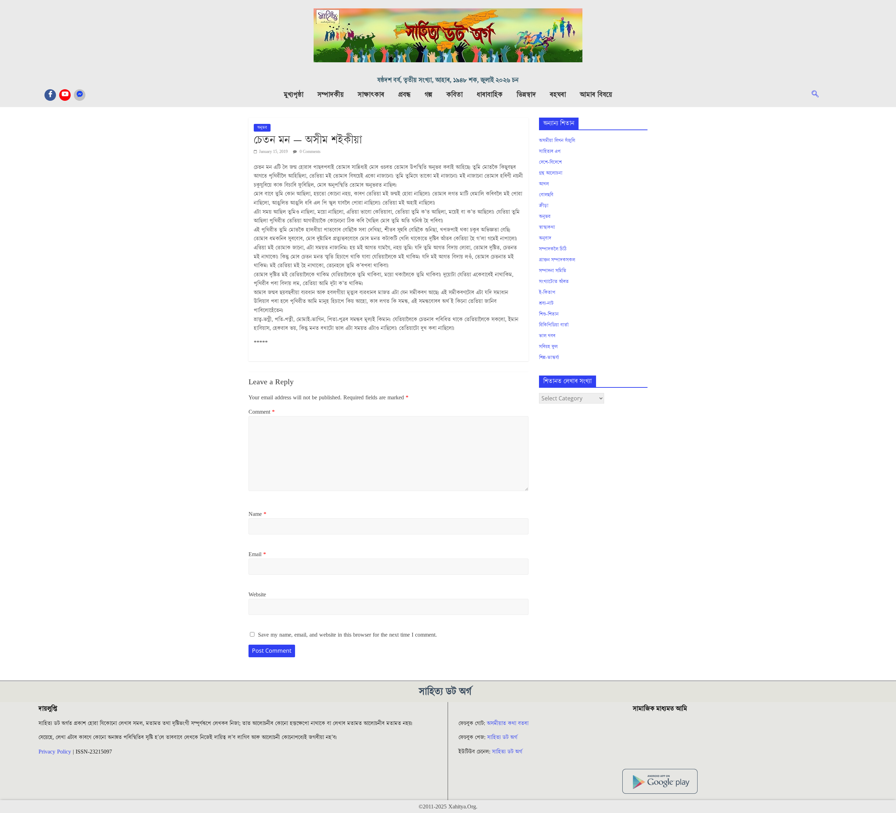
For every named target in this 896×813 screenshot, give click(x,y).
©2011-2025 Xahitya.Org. (448, 807)
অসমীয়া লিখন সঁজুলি (557, 140)
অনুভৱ (262, 128)
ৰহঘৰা (558, 95)
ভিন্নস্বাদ (526, 95)
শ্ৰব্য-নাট (546, 303)
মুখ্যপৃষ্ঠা (293, 95)
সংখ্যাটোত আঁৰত (554, 281)
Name (257, 514)
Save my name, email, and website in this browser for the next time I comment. (347, 635)
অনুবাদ (545, 238)
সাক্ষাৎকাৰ (371, 95)
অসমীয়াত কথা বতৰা (508, 723)
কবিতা (454, 95)
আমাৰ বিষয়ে (596, 95)
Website (257, 594)
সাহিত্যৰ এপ (550, 151)
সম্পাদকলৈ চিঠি (552, 249)
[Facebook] (50, 95)
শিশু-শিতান (549, 314)
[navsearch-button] (819, 95)
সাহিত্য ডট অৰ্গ (502, 737)
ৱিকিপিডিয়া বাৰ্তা (554, 325)
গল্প (428, 95)
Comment (261, 412)
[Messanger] (79, 95)
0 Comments (310, 152)
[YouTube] (65, 95)
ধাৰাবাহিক (490, 95)
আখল (544, 184)
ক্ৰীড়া (543, 205)
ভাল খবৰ (547, 335)
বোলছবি (546, 194)
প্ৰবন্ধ (404, 95)
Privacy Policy (54, 752)
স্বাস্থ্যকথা (547, 227)
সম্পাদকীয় (330, 95)
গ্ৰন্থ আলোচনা (550, 173)
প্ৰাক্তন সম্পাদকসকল (557, 260)
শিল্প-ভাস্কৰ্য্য (549, 357)
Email (257, 554)
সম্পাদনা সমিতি (552, 270)
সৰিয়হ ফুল (548, 346)
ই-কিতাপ (547, 292)
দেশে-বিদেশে (550, 162)
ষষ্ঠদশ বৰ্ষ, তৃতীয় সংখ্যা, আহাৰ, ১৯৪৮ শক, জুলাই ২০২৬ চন (448, 80)
